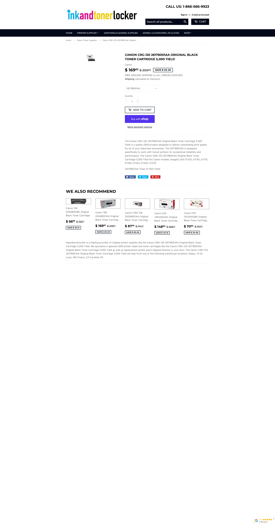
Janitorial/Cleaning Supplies (121, 33)
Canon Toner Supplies (87, 40)
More (187, 33)
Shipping (129, 78)
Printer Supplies (87, 33)
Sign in (184, 15)
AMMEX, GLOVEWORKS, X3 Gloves (161, 33)
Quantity (129, 96)
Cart (202, 21)
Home (69, 33)
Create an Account (200, 15)
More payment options (139, 126)
